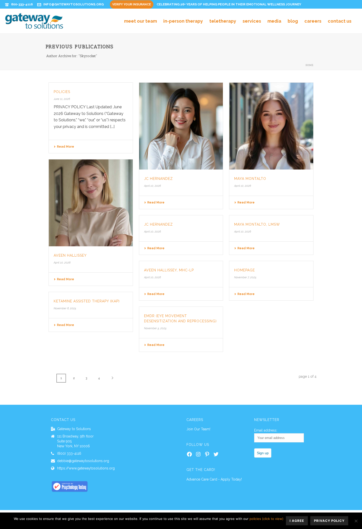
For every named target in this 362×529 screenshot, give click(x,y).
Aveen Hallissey (70, 255)
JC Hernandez (158, 179)
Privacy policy (329, 521)
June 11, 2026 (62, 99)
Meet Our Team (140, 21)
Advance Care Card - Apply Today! (214, 479)
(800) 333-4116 (69, 453)
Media (274, 21)
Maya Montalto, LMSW (257, 224)
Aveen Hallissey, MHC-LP (169, 270)
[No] (355, 520)
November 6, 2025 (65, 308)
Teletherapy (222, 21)
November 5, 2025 (155, 328)
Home (309, 65)
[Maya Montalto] (271, 126)
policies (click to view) (266, 519)
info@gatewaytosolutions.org (73, 4)
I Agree (297, 521)
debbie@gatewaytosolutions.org (83, 461)
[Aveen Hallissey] (91, 202)
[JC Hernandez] (181, 126)
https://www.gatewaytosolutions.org (86, 468)
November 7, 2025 (245, 277)
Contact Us (339, 21)
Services (252, 21)
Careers (312, 21)
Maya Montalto (250, 179)
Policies (62, 92)
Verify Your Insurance (131, 4)
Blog (293, 21)
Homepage (244, 270)
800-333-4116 (22, 4)
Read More (65, 146)
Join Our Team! (198, 429)
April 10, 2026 (152, 185)
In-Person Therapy (183, 21)
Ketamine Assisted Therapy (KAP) (87, 301)
